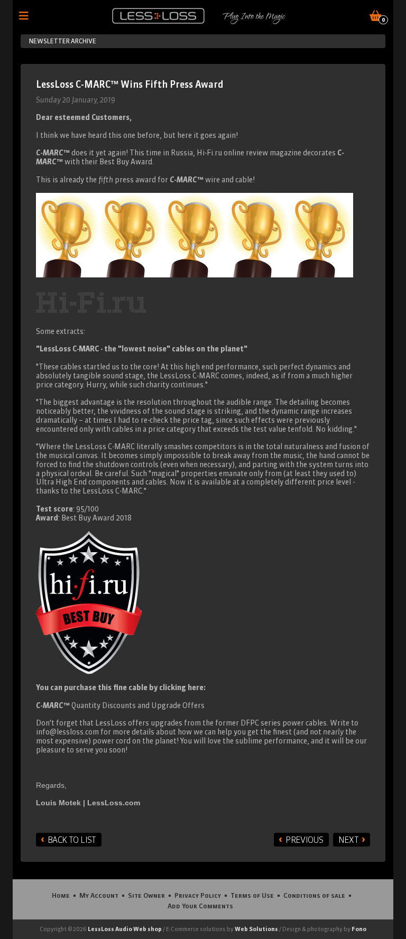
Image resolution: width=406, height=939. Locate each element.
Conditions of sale (314, 895)
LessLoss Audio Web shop (125, 929)
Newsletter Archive (62, 41)
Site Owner (146, 895)
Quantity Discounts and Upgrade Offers (120, 705)
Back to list (72, 839)
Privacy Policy (197, 895)
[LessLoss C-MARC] (194, 233)
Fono (359, 929)
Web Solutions (256, 929)
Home (61, 895)
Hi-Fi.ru (209, 152)
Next (348, 839)
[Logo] (158, 16)
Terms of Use (252, 895)
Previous (304, 839)
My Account (98, 895)
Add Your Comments (200, 905)
